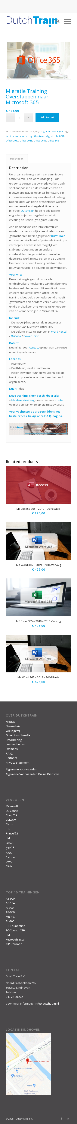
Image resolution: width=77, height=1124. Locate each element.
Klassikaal (39, 136)
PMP (9, 935)
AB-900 (10, 912)
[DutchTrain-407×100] (32, 21)
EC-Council (12, 811)
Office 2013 (26, 140)
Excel (64, 331)
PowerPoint (31, 336)
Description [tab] (17, 158)
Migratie (50, 136)
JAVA (9, 862)
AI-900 (9, 908)
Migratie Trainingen (51, 131)
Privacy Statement (17, 762)
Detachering (14, 740)
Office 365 (53, 140)
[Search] (55, 21)
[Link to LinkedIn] (68, 1118)
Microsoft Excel (15, 939)
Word (54, 331)
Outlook (16, 336)
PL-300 (10, 921)
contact (34, 347)
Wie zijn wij (13, 731)
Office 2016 (40, 140)
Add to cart (47, 117)
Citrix (9, 866)
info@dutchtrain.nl (47, 1003)
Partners (11, 758)
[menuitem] (55, 21)
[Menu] (65, 21)
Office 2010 (12, 140)
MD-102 (10, 917)
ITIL (8, 829)
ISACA (9, 842)
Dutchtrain (27, 211)
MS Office (61, 136)
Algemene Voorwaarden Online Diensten (32, 774)
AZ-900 (10, 898)
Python (10, 857)
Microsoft (12, 806)
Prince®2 (12, 833)
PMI (8, 838)
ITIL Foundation (15, 926)
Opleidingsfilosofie (18, 735)
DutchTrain (58, 236)
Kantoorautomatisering (19, 136)
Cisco (9, 824)
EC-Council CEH (15, 930)
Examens (12, 749)
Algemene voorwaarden (21, 769)
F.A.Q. (9, 753)
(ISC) (10, 848)
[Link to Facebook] (61, 1118)
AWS (9, 853)
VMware (11, 820)
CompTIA (11, 815)
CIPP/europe (14, 944)
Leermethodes (15, 744)
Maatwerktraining (22, 400)
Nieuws (10, 722)
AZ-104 (10, 903)
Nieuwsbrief (14, 726)
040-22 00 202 (14, 997)
